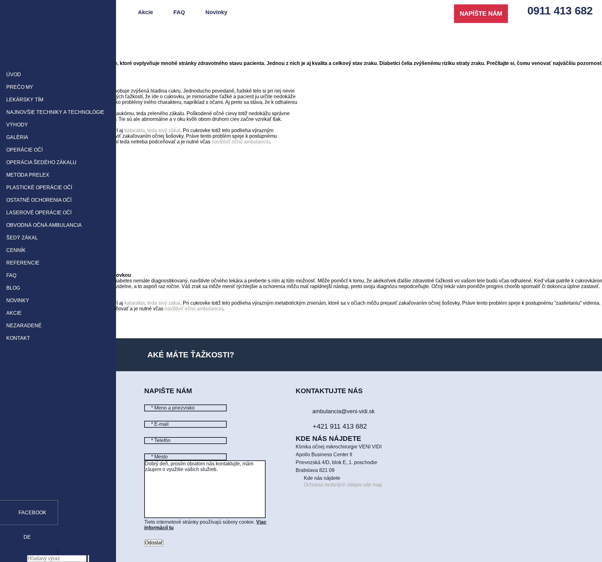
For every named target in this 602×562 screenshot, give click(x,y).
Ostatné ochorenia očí (38, 200)
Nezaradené (24, 325)
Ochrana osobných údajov (333, 484)
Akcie (14, 313)
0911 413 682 (560, 10)
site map (372, 484)
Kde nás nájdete (322, 478)
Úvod (13, 74)
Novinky (17, 300)
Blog (13, 288)
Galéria (17, 137)
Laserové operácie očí (38, 212)
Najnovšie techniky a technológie (55, 112)
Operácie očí (24, 150)
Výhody (17, 124)
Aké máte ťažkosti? (190, 354)
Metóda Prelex (27, 175)
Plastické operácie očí (39, 187)
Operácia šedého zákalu (41, 162)
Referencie (23, 262)
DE (27, 537)
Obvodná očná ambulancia (44, 225)
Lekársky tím (24, 99)
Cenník (16, 250)
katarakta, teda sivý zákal (152, 130)
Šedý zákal (22, 237)
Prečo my (19, 87)
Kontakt (18, 338)
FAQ (11, 275)
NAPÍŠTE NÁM (481, 13)
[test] (58, 33)
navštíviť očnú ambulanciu (241, 141)
